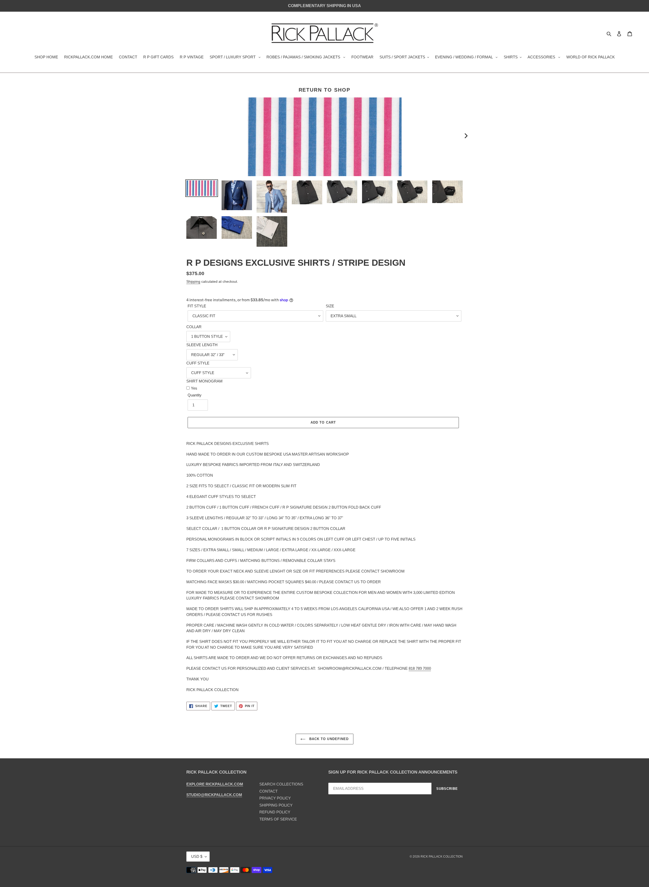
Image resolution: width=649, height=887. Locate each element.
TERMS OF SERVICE (278, 819)
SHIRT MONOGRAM (204, 381)
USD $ (196, 856)
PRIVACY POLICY (275, 798)
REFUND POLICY (274, 812)
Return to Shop (325, 90)
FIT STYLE (197, 306)
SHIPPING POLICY (276, 805)
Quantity (195, 395)
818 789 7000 (420, 668)
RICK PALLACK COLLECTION (442, 856)
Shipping (193, 281)
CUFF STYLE (197, 363)
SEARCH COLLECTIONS (281, 784)
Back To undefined (328, 739)
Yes (194, 388)
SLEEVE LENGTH (202, 345)
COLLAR (194, 327)
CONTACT (268, 791)
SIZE (330, 306)
